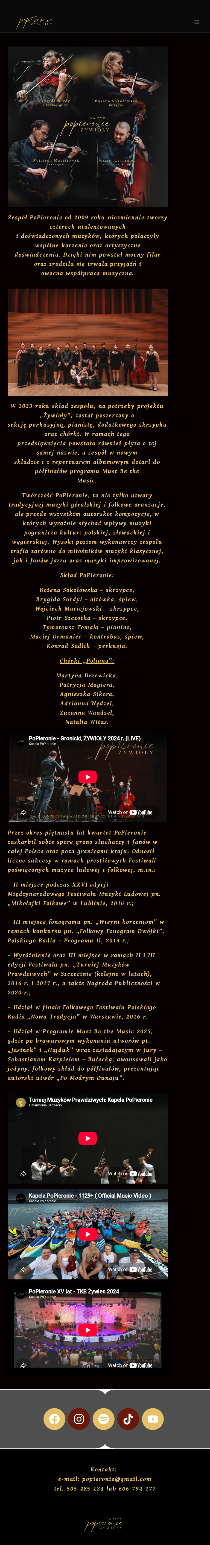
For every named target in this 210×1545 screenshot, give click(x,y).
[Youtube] (153, 1419)
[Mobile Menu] (197, 22)
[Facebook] (54, 1419)
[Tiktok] (128, 1419)
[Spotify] (104, 1419)
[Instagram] (79, 1419)
